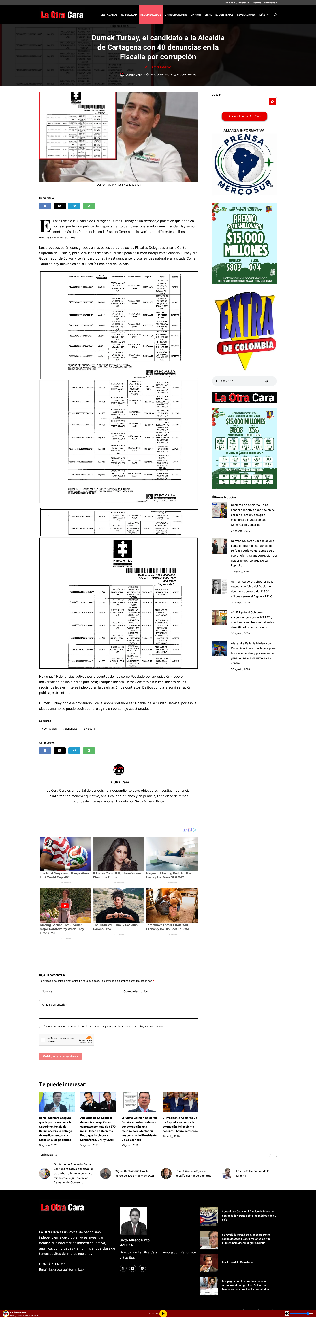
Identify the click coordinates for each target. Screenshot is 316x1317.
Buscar (216, 94)
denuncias (70, 728)
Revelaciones (246, 14)
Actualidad (129, 14)
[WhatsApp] (89, 206)
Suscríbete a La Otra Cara (244, 116)
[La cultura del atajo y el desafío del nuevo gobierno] (166, 1173)
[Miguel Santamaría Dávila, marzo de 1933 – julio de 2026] (105, 1173)
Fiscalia (89, 728)
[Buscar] (275, 14)
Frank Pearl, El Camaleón (237, 1262)
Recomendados (150, 14)
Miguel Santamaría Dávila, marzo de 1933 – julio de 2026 (135, 1173)
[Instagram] (142, 1268)
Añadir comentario (55, 1004)
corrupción (49, 728)
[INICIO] (146, 67)
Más (262, 14)
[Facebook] (45, 206)
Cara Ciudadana (176, 14)
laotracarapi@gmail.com (68, 1269)
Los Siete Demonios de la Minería (253, 1173)
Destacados (109, 14)
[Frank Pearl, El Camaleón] (209, 1263)
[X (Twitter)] (60, 206)
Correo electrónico (135, 991)
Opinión (196, 14)
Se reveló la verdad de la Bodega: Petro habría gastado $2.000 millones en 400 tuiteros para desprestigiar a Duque (246, 1239)
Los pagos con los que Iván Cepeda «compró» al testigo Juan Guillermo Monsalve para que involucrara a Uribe (245, 1285)
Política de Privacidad (265, 2)
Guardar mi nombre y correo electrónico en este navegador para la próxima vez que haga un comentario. (104, 1026)
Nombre (47, 991)
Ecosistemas (224, 14)
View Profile (126, 1244)
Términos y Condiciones (236, 2)
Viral (208, 14)
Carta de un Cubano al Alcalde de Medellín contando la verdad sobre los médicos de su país (249, 1215)
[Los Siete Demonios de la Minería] (227, 1173)
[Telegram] (74, 206)
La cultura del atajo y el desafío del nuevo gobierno (193, 1173)
